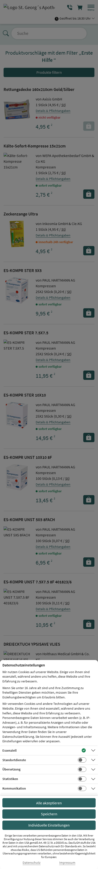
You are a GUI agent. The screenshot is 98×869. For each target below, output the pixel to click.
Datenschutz (31, 863)
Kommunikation (14, 788)
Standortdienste (14, 760)
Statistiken (10, 779)
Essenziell (9, 750)
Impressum (67, 863)
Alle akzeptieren (49, 803)
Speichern (49, 813)
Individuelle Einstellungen (49, 825)
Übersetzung (11, 769)
